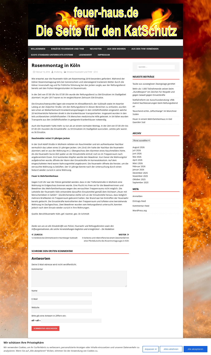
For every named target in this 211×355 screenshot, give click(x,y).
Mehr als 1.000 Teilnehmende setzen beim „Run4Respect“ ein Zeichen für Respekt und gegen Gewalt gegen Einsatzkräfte (154, 91)
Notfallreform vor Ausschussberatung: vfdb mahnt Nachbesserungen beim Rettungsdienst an (155, 103)
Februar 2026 (139, 166)
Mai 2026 (137, 156)
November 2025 (140, 176)
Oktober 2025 (139, 179)
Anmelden (138, 196)
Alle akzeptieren (195, 349)
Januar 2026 (138, 169)
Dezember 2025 (140, 172)
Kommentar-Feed (141, 205)
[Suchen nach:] (156, 67)
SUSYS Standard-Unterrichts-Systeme (52, 54)
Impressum (104, 54)
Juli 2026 (137, 150)
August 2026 (139, 147)
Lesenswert (85, 54)
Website (35, 307)
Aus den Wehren (116, 48)
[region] (105, 346)
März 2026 (138, 163)
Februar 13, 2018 (43, 72)
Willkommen (38, 48)
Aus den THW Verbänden (144, 48)
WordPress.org (140, 210)
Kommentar (37, 269)
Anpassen (149, 349)
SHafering (58, 72)
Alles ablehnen (171, 349)
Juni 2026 (137, 153)
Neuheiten (95, 48)
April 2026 (137, 160)
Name (34, 290)
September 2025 (140, 182)
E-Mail (35, 299)
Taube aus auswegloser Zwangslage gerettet (154, 83)
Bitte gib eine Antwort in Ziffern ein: (49, 315)
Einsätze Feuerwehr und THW (67, 48)
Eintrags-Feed (139, 201)
